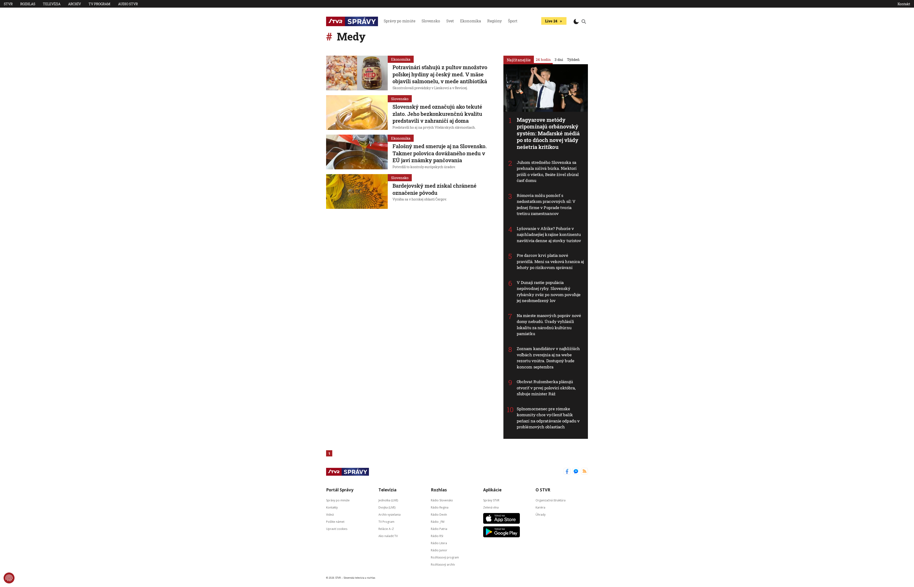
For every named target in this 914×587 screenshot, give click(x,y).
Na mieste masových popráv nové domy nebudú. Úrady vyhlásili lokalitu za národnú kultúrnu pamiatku (549, 325)
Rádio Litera (439, 543)
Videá (330, 514)
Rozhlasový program (445, 557)
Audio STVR (128, 4)
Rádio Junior (439, 550)
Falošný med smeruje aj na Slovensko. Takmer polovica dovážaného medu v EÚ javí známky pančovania (439, 153)
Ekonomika (470, 20)
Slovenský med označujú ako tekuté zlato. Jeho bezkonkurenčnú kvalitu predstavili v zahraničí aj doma (437, 113)
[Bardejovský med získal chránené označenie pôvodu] (357, 191)
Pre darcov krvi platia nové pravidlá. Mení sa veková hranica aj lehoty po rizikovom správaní (550, 261)
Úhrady (541, 514)
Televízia (51, 4)
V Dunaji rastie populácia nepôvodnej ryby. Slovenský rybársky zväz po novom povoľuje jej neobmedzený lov (549, 291)
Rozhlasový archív (443, 564)
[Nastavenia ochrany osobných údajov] (9, 577)
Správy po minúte (399, 20)
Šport (512, 20)
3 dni (559, 59)
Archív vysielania (389, 514)
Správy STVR (491, 500)
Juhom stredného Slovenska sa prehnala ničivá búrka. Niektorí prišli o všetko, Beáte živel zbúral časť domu (548, 171)
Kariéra (540, 507)
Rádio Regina (439, 507)
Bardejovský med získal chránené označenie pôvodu (434, 189)
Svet (450, 20)
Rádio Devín (439, 514)
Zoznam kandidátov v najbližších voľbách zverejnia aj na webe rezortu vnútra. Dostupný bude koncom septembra (548, 358)
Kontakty (332, 507)
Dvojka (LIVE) (386, 507)
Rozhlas (27, 4)
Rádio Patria (439, 529)
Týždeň (573, 59)
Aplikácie (492, 490)
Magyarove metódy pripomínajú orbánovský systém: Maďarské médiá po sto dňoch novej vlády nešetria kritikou (548, 133)
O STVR (543, 490)
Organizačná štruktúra (551, 500)
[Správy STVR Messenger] (575, 472)
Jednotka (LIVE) (388, 500)
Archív (74, 4)
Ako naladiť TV (388, 536)
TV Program (99, 4)
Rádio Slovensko (442, 500)
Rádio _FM (437, 521)
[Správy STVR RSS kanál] (584, 472)
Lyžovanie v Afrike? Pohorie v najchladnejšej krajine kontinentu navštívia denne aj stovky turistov (549, 234)
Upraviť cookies (336, 529)
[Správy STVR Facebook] (567, 472)
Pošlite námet (335, 521)
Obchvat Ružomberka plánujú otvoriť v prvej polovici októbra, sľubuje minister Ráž (546, 387)
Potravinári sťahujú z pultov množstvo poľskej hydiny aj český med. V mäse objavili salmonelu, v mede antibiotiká (439, 74)
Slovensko (431, 20)
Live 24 (551, 21)
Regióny (494, 20)
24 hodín (543, 59)
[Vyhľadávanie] (584, 21)
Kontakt (904, 4)
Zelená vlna (491, 507)
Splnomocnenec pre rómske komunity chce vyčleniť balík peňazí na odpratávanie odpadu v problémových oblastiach (548, 418)
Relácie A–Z (386, 529)
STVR (8, 4)
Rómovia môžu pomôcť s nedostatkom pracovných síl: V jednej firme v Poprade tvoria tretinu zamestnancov (546, 204)
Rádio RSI (437, 536)
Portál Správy (339, 490)
